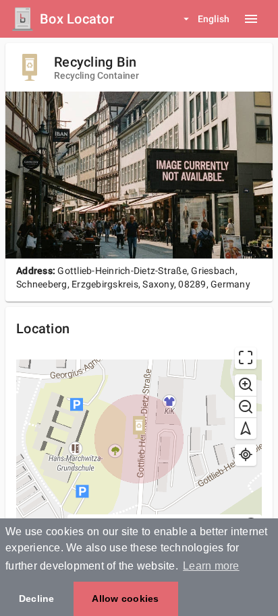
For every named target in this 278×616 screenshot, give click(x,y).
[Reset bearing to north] (245, 428)
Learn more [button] (211, 566)
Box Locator (77, 19)
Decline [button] (37, 598)
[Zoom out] (245, 406)
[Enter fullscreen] (245, 358)
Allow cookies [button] (125, 598)
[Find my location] (245, 455)
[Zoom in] (245, 385)
